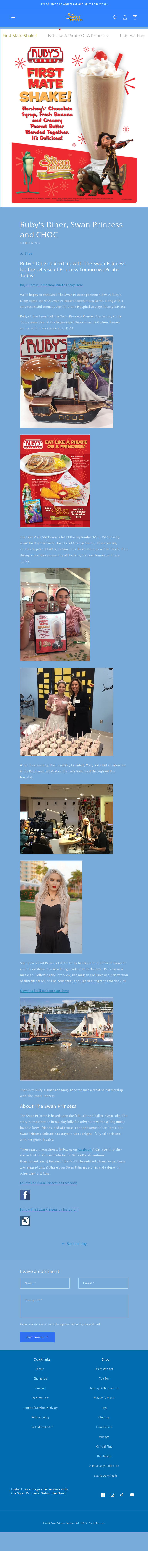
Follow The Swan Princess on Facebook (48, 1183)
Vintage (104, 1436)
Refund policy (41, 1417)
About (40, 1369)
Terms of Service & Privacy (40, 1407)
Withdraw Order (42, 1427)
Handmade (104, 1456)
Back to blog (77, 1244)
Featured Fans (41, 1397)
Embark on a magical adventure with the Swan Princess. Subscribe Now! (39, 1491)
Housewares (104, 1427)
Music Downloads (105, 1475)
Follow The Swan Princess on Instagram (49, 1209)
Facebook (85, 1149)
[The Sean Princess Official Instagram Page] (25, 1226)
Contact (40, 1388)
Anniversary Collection (104, 1465)
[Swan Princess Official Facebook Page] (25, 1200)
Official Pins (104, 1446)
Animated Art (104, 1369)
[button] (13, 17)
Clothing (104, 1417)
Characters (40, 1378)
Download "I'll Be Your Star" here (44, 991)
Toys (104, 1407)
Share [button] (28, 253)
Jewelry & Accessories (104, 1388)
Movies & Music (104, 1397)
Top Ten (104, 1378)
